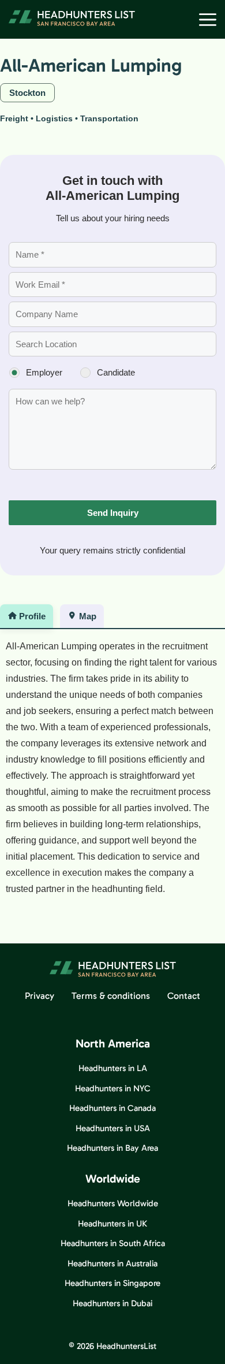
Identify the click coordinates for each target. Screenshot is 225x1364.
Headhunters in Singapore (112, 1283)
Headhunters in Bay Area (112, 1148)
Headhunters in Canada (112, 1108)
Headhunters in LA (112, 1068)
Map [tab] (87, 616)
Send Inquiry (112, 513)
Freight (14, 118)
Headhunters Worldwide (113, 1203)
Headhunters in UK (112, 1223)
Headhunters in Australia (113, 1263)
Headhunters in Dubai (112, 1303)
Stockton (27, 93)
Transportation (109, 118)
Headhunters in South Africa (113, 1243)
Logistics (54, 118)
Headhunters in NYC (113, 1088)
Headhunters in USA (113, 1128)
